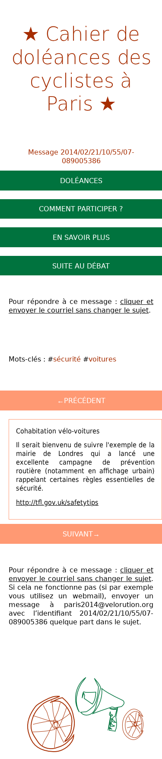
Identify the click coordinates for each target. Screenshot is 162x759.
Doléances (81, 180)
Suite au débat (81, 265)
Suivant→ (81, 533)
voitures (102, 359)
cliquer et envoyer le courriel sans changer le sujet (81, 306)
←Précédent (81, 400)
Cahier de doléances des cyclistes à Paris (81, 67)
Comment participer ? (81, 208)
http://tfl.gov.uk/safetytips (57, 502)
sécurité (67, 359)
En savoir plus (81, 237)
